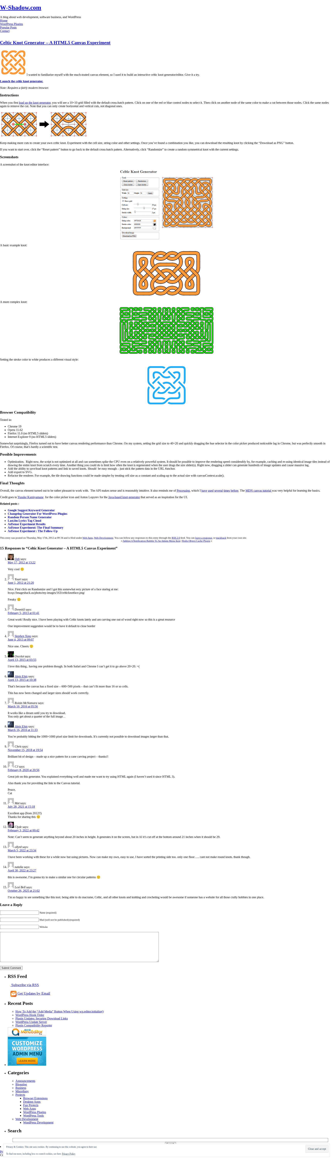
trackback (221, 537)
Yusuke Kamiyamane (31, 497)
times (227, 490)
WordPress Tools (33, 1115)
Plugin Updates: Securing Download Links (41, 1018)
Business (20, 1087)
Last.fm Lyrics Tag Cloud (24, 520)
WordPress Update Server (31, 1022)
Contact (4, 31)
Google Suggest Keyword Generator (31, 510)
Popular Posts (8, 27)
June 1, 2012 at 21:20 (21, 582)
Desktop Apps (31, 1101)
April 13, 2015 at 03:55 (22, 659)
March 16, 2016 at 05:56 (23, 706)
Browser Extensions (35, 1098)
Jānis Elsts (21, 676)
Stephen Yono (23, 636)
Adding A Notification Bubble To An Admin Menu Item (151, 540)
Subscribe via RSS (24, 985)
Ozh (17, 559)
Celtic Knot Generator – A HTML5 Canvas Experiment (55, 42)
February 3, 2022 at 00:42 (23, 830)
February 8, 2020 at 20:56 (23, 770)
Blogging (21, 1084)
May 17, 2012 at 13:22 (21, 562)
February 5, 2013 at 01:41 (23, 613)
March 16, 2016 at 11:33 (23, 730)
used (211, 490)
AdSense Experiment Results (26, 524)
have (204, 490)
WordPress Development (38, 1122)
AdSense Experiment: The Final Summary (35, 527)
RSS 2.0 (176, 537)
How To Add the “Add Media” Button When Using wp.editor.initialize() (59, 1011)
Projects (20, 1094)
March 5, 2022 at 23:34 (22, 850)
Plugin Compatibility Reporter (33, 1025)
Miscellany (22, 1091)
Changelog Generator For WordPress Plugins (37, 513)
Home (4, 20)
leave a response (203, 537)
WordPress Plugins (11, 24)
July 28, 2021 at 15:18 (21, 806)
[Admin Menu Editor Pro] (27, 1064)
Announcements (25, 1081)
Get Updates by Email (33, 993)
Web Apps (87, 537)
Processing (183, 490)
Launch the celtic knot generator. (21, 81)
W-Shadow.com (20, 7)
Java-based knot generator (124, 497)
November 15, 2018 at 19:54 (25, 750)
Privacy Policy (68, 1153)
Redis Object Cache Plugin (196, 540)
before (234, 490)
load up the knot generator (34, 102)
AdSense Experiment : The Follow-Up (33, 531)
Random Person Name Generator (30, 517)
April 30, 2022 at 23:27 (22, 870)
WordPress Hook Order (29, 1015)
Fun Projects (30, 1105)
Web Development (103, 537)
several (218, 490)
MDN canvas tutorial (259, 490)
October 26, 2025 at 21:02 (24, 890)
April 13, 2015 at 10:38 (22, 679)
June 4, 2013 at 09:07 (21, 639)
